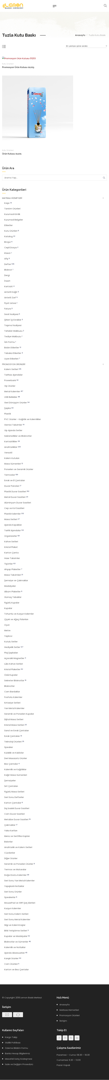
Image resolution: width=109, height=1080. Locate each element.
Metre (7, 630)
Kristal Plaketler (13, 669)
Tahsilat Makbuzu (14, 330)
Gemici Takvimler (14, 424)
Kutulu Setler (11, 641)
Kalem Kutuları (11, 458)
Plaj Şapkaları (11, 652)
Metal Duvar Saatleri (16, 497)
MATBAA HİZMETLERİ (12, 198)
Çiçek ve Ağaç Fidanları (16, 619)
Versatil (8, 452)
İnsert (7, 280)
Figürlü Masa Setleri (14, 791)
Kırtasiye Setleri (12, 702)
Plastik (7, 413)
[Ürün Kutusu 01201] (37, 110)
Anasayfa (80, 35)
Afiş (7, 258)
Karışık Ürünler (12, 958)
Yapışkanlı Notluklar (14, 886)
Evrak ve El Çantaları (14, 480)
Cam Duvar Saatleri (14, 813)
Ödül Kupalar (11, 674)
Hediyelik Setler (13, 647)
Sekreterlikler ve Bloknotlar (18, 435)
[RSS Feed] (71, 1037)
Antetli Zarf (11, 297)
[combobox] (86, 46)
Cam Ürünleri (11, 963)
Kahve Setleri (11, 541)
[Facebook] (59, 1037)
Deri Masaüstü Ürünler (15, 758)
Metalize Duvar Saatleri (17, 819)
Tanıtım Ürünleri (12, 208)
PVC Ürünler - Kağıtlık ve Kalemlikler (22, 419)
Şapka (8, 408)
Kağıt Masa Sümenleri (15, 774)
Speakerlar (10, 897)
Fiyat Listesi (10, 303)
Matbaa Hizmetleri (69, 1009)
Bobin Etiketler (12, 347)
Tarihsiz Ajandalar (13, 374)
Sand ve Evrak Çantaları (16, 730)
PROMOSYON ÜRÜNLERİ (13, 364)
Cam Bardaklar (12, 691)
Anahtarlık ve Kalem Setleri (18, 847)
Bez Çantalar (11, 763)
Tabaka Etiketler (13, 353)
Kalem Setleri (12, 369)
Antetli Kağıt (11, 291)
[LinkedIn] (77, 1037)
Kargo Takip (11, 1037)
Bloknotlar (9, 686)
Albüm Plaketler (13, 591)
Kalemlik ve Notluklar (15, 947)
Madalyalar (10, 585)
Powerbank (11, 380)
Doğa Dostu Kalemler (16, 874)
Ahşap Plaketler (13, 569)
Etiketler (8, 225)
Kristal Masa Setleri (15, 724)
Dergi (7, 275)
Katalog (9, 236)
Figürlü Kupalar (11, 602)
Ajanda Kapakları (13, 524)
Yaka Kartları (10, 830)
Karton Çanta (11, 552)
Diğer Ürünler (10, 858)
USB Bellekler (12, 396)
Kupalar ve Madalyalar (17, 936)
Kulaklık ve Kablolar (14, 752)
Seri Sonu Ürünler (13, 891)
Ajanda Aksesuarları (15, 952)
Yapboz (8, 635)
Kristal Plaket (11, 547)
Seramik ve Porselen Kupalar (19, 713)
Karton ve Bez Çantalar (16, 969)
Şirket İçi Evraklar (13, 319)
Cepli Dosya (11, 247)
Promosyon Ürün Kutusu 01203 (18, 67)
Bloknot (8, 269)
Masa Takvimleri (13, 574)
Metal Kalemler (13, 391)
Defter (9, 264)
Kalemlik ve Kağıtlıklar (15, 769)
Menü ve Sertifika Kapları (17, 836)
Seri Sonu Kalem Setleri (16, 913)
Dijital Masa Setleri (13, 719)
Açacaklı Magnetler (15, 658)
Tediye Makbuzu (13, 336)
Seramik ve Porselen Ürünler (19, 863)
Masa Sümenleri (13, 463)
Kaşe (8, 203)
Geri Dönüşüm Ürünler (16, 402)
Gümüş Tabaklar (12, 597)
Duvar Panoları (12, 485)
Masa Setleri (12, 519)
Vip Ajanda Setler (13, 430)
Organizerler (12, 535)
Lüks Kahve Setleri (13, 663)
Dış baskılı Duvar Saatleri (16, 808)
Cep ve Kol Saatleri (14, 508)
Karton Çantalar (13, 802)
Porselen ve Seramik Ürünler (18, 469)
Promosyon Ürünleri (69, 1015)
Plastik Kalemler (14, 513)
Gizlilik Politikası (12, 1042)
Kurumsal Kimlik (12, 214)
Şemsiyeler (10, 780)
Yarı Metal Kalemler (14, 708)
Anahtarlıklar (12, 447)
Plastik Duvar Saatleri (16, 491)
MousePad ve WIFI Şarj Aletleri (19, 902)
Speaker (8, 747)
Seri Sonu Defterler (14, 797)
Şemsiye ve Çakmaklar (16, 580)
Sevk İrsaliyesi (12, 314)
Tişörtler (9, 563)
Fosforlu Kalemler (13, 697)
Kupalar (8, 608)
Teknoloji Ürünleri (14, 741)
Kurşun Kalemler (12, 908)
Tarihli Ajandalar (14, 530)
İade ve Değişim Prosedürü (19, 1064)
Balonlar (8, 841)
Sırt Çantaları (11, 786)
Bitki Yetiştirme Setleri (16, 930)
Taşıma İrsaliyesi (12, 325)
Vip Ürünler (9, 385)
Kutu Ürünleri (8, 63)
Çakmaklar (10, 824)
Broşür (8, 241)
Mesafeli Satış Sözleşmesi (18, 1058)
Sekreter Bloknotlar (15, 680)
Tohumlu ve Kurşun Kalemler (19, 613)
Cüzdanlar (9, 852)
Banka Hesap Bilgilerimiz (17, 1053)
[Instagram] (65, 1037)
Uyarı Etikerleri (12, 358)
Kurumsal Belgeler (13, 219)
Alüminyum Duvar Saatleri (17, 502)
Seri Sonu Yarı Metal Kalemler (19, 880)
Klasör (8, 253)
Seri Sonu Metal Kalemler (17, 919)
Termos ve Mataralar (15, 869)
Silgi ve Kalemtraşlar (14, 925)
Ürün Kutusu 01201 (12, 153)
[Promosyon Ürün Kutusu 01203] (19, 58)
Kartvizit (9, 286)
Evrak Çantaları (13, 736)
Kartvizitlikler (12, 441)
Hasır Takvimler (12, 558)
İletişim (63, 1020)
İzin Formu (10, 341)
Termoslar (11, 474)
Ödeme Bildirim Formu (16, 1048)
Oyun (7, 624)
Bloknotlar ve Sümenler (17, 941)
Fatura (8, 308)
